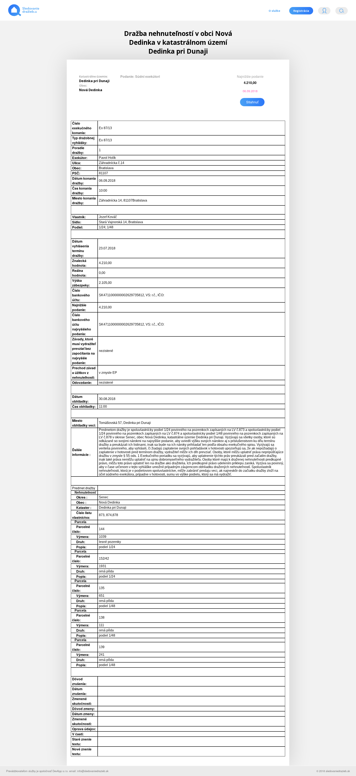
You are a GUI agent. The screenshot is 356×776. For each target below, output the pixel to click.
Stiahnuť (252, 102)
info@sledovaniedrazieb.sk (92, 771)
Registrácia (301, 11)
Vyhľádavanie (339, 11)
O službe (274, 11)
